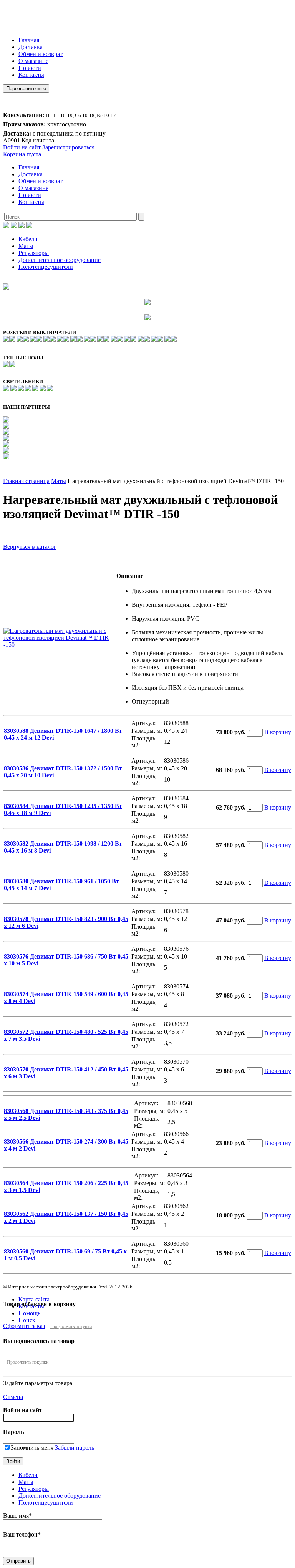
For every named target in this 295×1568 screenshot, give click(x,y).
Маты (25, 246)
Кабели (28, 239)
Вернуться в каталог (29, 546)
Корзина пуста (22, 154)
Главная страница (26, 481)
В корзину (277, 732)
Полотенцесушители (45, 266)
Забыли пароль (74, 1447)
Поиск (26, 1320)
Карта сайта (34, 1299)
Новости (29, 68)
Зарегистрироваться (68, 147)
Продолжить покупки (71, 1326)
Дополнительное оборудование (59, 260)
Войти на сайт (22, 147)
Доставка (30, 47)
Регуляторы (33, 253)
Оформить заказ (24, 1326)
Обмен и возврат (40, 54)
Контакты (31, 74)
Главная (28, 40)
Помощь (29, 1313)
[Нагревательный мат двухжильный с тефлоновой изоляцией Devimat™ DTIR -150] (59, 644)
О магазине (33, 61)
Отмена (13, 1397)
